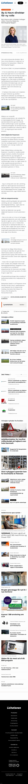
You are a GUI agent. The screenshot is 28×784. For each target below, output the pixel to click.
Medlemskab (14, 718)
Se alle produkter (14, 725)
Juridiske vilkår (14, 735)
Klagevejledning (14, 737)
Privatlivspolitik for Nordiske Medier (14, 732)
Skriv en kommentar (21, 311)
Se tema (22, 304)
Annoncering (14, 720)
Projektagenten (14, 723)
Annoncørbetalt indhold (14, 740)
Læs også (13, 105)
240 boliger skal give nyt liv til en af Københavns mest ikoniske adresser (19, 241)
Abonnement (14, 715)
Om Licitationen (14, 755)
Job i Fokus (5, 374)
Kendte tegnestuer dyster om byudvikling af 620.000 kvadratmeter (18, 109)
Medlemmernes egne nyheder (10, 512)
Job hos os (14, 752)
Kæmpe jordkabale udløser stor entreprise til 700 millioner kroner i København (18, 176)
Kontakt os (14, 750)
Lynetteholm (7, 9)
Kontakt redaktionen (14, 747)
